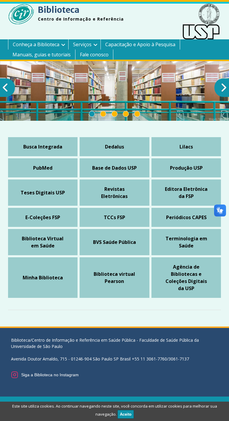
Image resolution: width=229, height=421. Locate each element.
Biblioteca (58, 9)
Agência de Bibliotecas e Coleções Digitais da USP (186, 278)
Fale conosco (94, 54)
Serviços (82, 44)
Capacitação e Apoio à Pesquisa (140, 44)
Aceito (125, 414)
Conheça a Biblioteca (36, 44)
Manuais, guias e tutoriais (42, 54)
